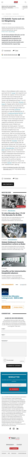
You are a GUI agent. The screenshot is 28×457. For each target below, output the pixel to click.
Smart (3, 104)
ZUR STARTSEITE (8, 184)
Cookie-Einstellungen (22, 453)
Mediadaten (10, 444)
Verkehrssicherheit (13, 113)
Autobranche (16, 14)
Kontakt (19, 444)
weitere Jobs (6, 307)
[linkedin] (17, 428)
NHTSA (21, 113)
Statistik (9, 162)
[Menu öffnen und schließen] (2, 2)
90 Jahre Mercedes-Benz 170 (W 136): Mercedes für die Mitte (13, 214)
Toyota (13, 93)
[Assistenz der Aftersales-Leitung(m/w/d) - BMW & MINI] (5, 291)
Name (3, 334)
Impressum (4, 453)
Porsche (21, 102)
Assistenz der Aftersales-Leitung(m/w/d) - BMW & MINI (12, 297)
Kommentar (4, 340)
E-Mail (3, 328)
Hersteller (14, 140)
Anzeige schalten (18, 307)
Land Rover (17, 109)
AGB (9, 453)
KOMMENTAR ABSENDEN (14, 365)
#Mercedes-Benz (11, 210)
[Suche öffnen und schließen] (25, 2)
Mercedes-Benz (10, 148)
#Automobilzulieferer (12, 239)
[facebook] (10, 428)
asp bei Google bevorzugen (11, 54)
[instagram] (14, 428)
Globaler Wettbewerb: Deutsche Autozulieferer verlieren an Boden (13, 243)
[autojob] (23, 284)
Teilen (16, 50)
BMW (3, 150)
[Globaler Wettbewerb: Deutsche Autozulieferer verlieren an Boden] (14, 231)
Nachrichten (8, 14)
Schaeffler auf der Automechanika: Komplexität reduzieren (14, 272)
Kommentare (7, 50)
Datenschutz (13, 453)
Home (3, 14)
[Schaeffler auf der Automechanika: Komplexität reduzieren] (14, 260)
